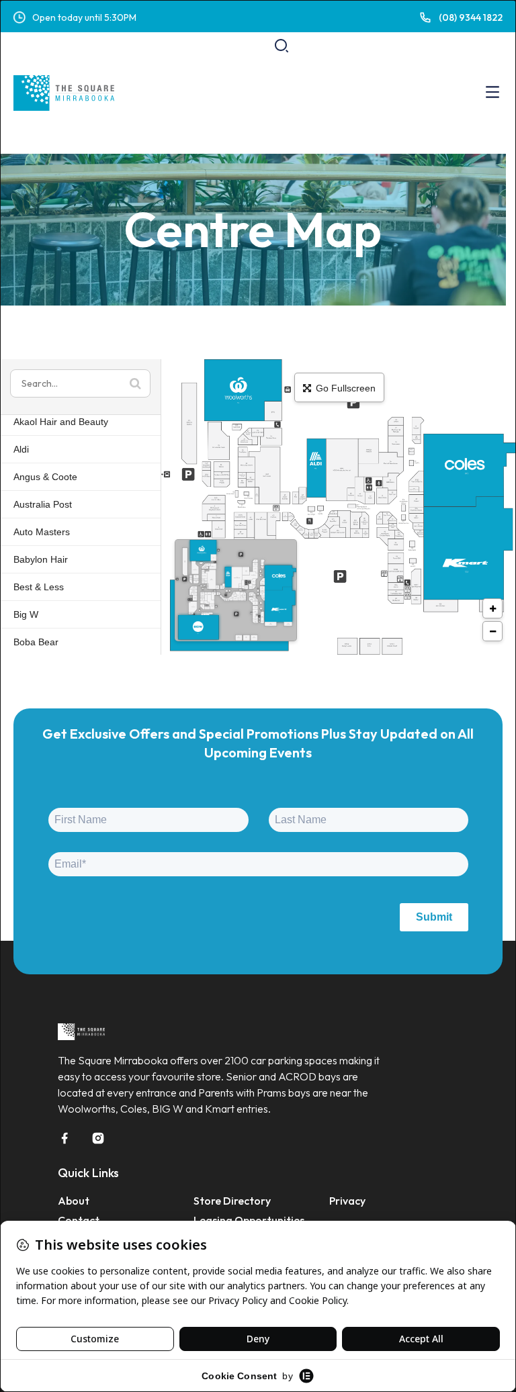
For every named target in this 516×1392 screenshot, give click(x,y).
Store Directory (232, 1200)
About (73, 1200)
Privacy (347, 1200)
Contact (78, 1220)
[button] (281, 46)
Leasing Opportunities (249, 1220)
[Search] (446, 106)
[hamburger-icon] (492, 93)
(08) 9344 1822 (471, 17)
